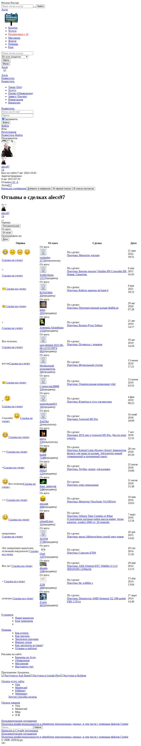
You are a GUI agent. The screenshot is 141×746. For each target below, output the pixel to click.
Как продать (22, 636)
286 (42, 587)
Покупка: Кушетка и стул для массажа (89, 401)
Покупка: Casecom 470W (81, 552)
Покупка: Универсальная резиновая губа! (91, 384)
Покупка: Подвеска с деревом (84, 344)
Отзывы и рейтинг (26, 648)
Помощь (6, 629)
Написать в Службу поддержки (19, 730)
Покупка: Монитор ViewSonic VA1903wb (91, 501)
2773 (42, 260)
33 (41, 389)
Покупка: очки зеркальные (83, 484)
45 (41, 295)
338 (42, 571)
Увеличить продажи (27, 639)
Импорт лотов (23, 642)
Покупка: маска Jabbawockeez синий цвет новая (95, 536)
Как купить (22, 632)
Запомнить (11, 119)
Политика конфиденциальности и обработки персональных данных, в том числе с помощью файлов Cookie (64, 723)
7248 (42, 457)
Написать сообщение (13, 188)
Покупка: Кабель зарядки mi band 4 (87, 290)
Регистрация (8, 132)
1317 (42, 278)
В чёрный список (62, 188)
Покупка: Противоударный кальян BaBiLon (92, 307)
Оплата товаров (10, 702)
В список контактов (84, 188)
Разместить (7, 78)
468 (42, 506)
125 (42, 473)
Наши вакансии (24, 617)
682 (42, 351)
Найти (6, 60)
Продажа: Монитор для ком (83, 255)
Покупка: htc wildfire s (80, 582)
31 (41, 524)
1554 (42, 330)
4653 (42, 605)
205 (42, 313)
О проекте (7, 614)
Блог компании (24, 620)
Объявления (22, 660)
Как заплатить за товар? (29, 645)
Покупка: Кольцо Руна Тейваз (84, 325)
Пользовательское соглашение (19, 720)
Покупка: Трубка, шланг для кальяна (88, 469)
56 (41, 371)
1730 (42, 541)
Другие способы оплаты (22, 696)
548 (42, 489)
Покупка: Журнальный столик (85, 365)
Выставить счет (24, 666)
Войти (5, 125)
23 (41, 441)
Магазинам (21, 663)
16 (41, 406)
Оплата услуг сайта (12, 681)
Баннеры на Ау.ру (25, 657)
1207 (42, 556)
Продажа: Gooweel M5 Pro (82, 419)
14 (2, 169)
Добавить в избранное (39, 188)
